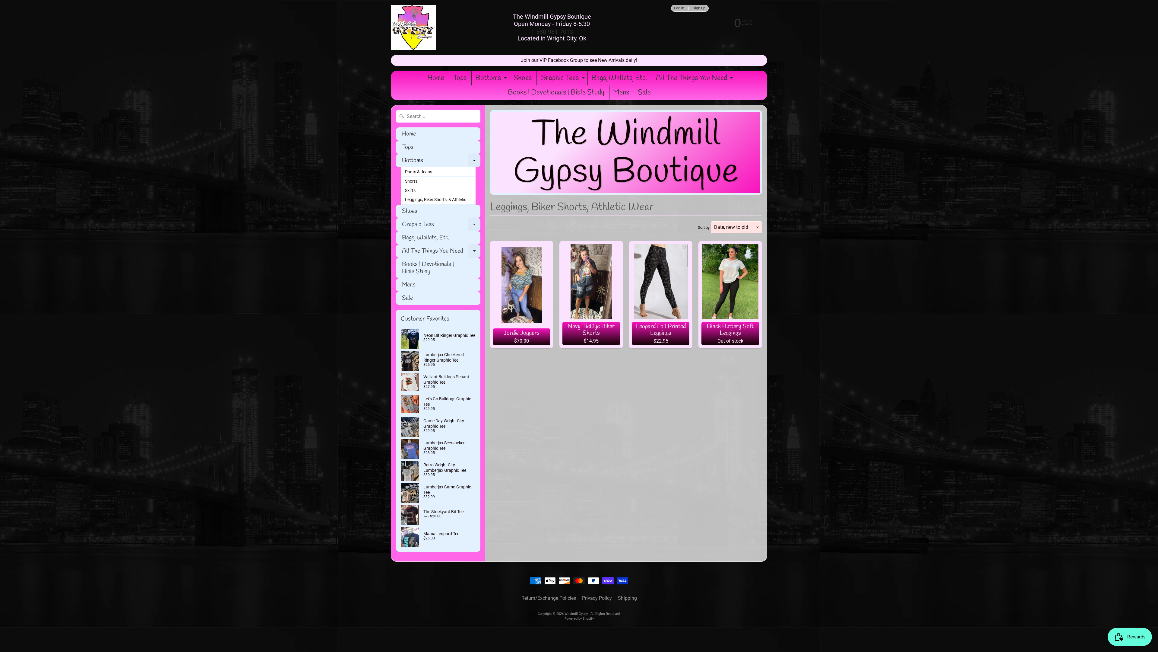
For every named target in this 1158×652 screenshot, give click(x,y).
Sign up (699, 8)
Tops (460, 78)
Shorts (411, 181)
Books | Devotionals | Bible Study (556, 92)
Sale (644, 92)
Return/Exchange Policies (548, 598)
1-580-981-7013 (552, 32)
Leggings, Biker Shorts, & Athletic (435, 199)
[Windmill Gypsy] (413, 27)
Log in (679, 8)
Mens (621, 92)
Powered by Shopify (579, 619)
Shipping (627, 598)
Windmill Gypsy (577, 614)
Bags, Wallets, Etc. (619, 78)
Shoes (523, 78)
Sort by (704, 227)
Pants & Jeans (418, 171)
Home (435, 78)
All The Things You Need (695, 79)
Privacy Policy (597, 598)
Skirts (410, 190)
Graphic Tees (563, 79)
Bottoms (491, 79)
